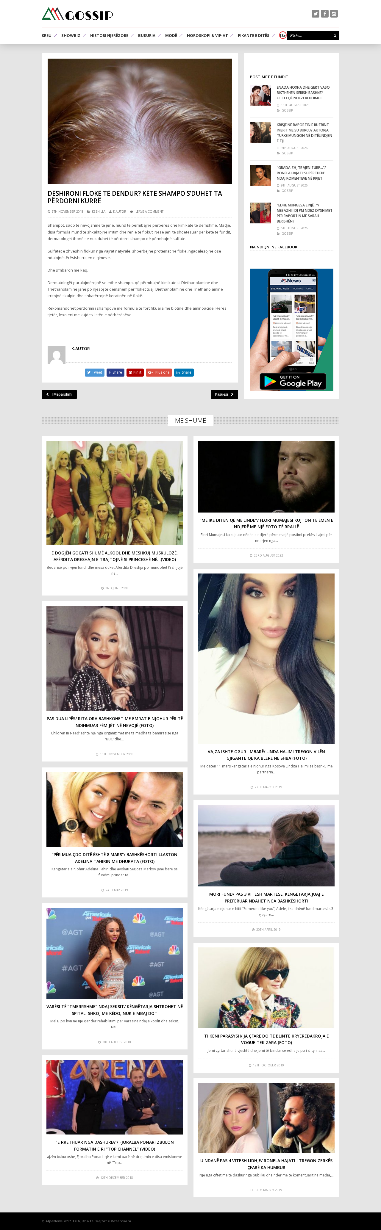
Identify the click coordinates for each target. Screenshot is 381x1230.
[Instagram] (334, 14)
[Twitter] (315, 14)
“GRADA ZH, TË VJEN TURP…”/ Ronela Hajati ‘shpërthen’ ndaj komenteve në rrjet (301, 173)
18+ (282, 35)
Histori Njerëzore (109, 35)
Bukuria (146, 35)
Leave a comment (149, 211)
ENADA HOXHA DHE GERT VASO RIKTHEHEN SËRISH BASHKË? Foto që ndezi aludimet (303, 93)
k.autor (119, 211)
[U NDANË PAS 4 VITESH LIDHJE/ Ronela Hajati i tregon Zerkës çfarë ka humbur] (266, 1118)
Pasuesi (221, 394)
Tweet (97, 372)
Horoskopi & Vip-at (207, 35)
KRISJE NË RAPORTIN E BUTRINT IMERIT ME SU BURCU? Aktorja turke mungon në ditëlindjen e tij (304, 132)
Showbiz (70, 35)
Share (117, 372)
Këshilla (98, 211)
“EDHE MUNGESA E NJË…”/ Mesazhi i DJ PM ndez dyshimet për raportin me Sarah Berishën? (304, 213)
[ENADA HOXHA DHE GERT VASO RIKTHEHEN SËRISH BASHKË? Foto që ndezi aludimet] (260, 95)
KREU (46, 35)
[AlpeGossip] (77, 13)
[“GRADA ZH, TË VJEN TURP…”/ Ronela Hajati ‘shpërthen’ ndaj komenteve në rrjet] (260, 175)
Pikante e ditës (253, 35)
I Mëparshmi (62, 394)
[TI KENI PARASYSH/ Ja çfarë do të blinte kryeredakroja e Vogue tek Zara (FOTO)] (266, 987)
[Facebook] (325, 14)
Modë (171, 35)
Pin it (137, 372)
